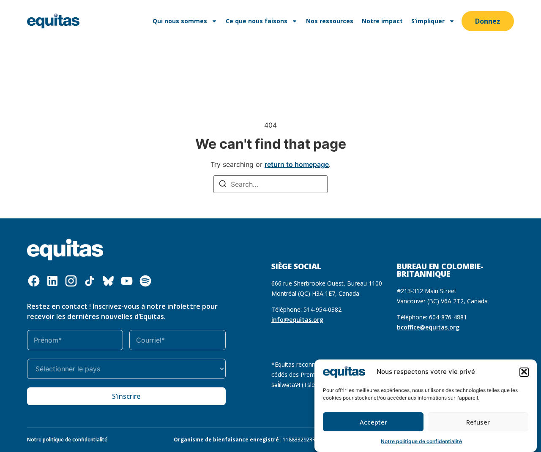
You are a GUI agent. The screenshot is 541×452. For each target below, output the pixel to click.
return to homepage (297, 164)
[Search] (223, 184)
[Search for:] (270, 184)
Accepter (373, 422)
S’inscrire (126, 396)
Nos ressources (329, 21)
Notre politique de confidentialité (421, 441)
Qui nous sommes (180, 21)
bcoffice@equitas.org (428, 327)
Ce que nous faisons (256, 21)
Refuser (478, 422)
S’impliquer (428, 21)
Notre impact (382, 21)
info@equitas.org (297, 320)
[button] (524, 372)
